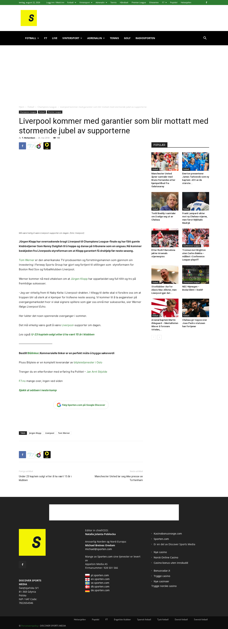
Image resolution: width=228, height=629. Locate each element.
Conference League (191, 245)
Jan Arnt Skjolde (97, 371)
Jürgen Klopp (79, 278)
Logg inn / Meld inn (55, 2)
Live (54, 38)
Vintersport (84, 2)
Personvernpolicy (29, 625)
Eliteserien (154, 2)
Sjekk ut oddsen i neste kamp (38, 390)
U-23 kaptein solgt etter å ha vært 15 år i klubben (62, 334)
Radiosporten (145, 38)
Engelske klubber (122, 619)
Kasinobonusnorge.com (168, 533)
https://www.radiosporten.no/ (38, 145)
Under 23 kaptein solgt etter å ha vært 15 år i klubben (45, 478)
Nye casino (160, 552)
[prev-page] (153, 337)
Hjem (21, 106)
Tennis (113, 2)
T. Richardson (28, 137)
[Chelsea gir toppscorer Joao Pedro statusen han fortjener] (195, 308)
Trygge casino (162, 576)
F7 (163, 2)
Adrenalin (100, 2)
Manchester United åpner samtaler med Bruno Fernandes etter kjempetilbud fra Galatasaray (163, 180)
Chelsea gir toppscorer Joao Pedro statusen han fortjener (194, 323)
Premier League (139, 2)
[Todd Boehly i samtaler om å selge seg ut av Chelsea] (164, 201)
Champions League (47, 106)
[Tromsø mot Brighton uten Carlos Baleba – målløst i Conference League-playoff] (195, 238)
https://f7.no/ (30, 145)
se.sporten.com (100, 582)
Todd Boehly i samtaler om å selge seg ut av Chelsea (163, 216)
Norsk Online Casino (166, 557)
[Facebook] (206, 2)
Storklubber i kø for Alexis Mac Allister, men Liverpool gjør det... (164, 289)
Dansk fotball (181, 619)
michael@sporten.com (98, 549)
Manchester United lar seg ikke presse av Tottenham (119, 478)
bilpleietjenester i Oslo (88, 362)
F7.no (22, 381)
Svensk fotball (201, 619)
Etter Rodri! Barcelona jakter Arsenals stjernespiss (163, 253)
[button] (205, 38)
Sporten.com (105, 556)
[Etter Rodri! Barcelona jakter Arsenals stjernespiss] (164, 238)
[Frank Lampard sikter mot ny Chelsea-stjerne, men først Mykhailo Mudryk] (195, 201)
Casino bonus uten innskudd (171, 562)
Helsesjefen (186, 2)
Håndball (124, 2)
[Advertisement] (114, 71)
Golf (127, 38)
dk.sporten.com (100, 586)
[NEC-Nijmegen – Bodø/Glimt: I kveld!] (195, 274)
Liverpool (67, 325)
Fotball (70, 2)
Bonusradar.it (162, 570)
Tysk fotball (163, 619)
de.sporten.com (100, 590)
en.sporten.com (100, 579)
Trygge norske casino (164, 586)
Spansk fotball (144, 619)
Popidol (173, 2)
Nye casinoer (161, 581)
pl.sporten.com (100, 575)
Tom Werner (26, 260)
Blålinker (33, 353)
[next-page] (159, 337)
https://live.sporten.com (47, 145)
